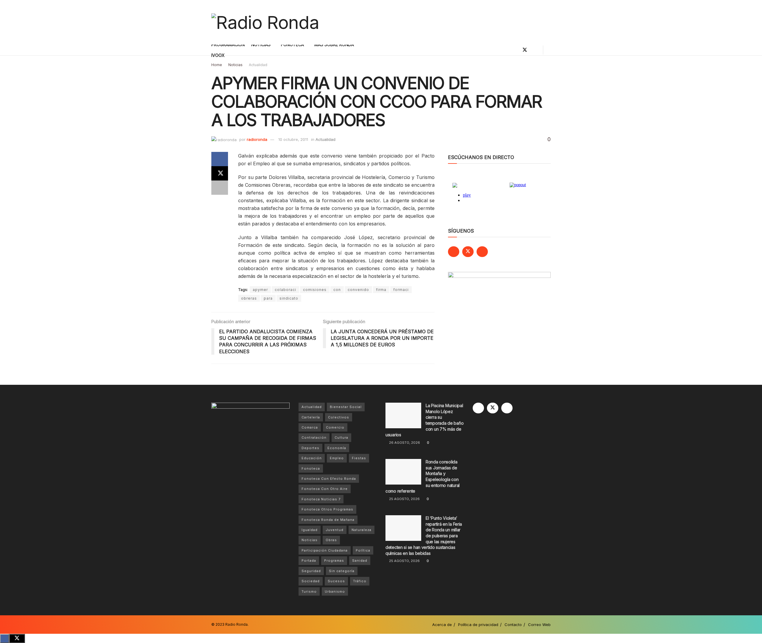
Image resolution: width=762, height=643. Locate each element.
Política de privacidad (478, 624)
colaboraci (285, 289)
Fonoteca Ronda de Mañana (328, 520)
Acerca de (442, 624)
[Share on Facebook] (219, 159)
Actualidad (258, 65)
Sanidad (359, 560)
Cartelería (311, 417)
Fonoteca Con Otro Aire (325, 489)
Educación (312, 458)
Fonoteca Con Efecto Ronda (329, 479)
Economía (336, 448)
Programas (334, 560)
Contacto (513, 624)
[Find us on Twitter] (524, 50)
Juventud (334, 530)
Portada (309, 560)
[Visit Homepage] (265, 22)
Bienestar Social (346, 407)
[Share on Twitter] (219, 173)
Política (363, 550)
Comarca (310, 427)
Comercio (335, 427)
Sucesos (336, 581)
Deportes (310, 448)
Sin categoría (342, 571)
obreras (249, 298)
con (337, 289)
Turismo (309, 591)
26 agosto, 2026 (404, 442)
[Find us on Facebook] (514, 50)
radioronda (257, 139)
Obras (331, 540)
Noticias (235, 65)
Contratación (314, 437)
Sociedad (311, 581)
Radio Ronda (236, 624)
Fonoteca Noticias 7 (321, 499)
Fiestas (359, 458)
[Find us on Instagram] (535, 50)
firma (381, 289)
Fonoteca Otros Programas (327, 509)
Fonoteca (311, 468)
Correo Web (539, 624)
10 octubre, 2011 (293, 139)
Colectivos (338, 417)
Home (216, 65)
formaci (401, 289)
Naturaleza (361, 530)
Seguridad (311, 571)
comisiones (315, 289)
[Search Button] (548, 50)
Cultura (341, 437)
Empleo (337, 458)
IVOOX (218, 55)
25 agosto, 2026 (404, 499)
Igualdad (310, 530)
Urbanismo (335, 591)
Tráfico (359, 581)
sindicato (288, 298)
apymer (260, 289)
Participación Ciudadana (325, 550)
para (268, 298)
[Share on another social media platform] (219, 187)
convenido (358, 289)
